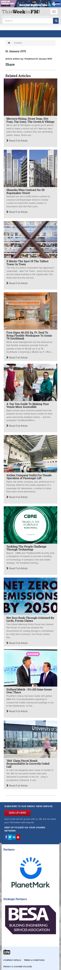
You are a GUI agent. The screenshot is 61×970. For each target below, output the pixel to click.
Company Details (12, 960)
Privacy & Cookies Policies (17, 967)
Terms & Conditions (34, 960)
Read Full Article (18, 140)
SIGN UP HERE (17, 813)
